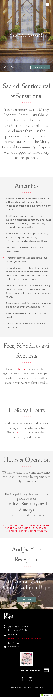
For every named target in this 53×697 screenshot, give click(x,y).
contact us (20, 369)
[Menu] (47, 4)
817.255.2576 (15, 634)
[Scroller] (51, 39)
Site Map (28, 688)
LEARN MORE (26, 599)
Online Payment (31, 670)
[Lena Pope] (8, 618)
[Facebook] (23, 679)
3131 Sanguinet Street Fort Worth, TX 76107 (18, 628)
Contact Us (40, 67)
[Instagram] (31, 679)
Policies (39, 688)
